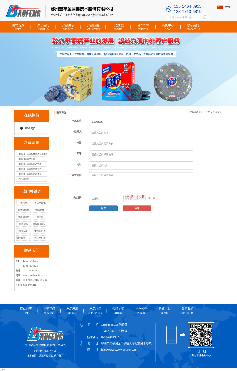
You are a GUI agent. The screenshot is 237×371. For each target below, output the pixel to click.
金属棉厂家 (40, 231)
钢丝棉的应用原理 (27, 159)
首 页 (208, 112)
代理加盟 (118, 27)
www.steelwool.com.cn (35, 275)
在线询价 (30, 128)
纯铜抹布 (23, 231)
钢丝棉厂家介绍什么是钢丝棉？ (33, 154)
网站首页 (18, 27)
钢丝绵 (40, 217)
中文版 (228, 7)
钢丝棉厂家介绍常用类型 (30, 174)
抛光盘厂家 (40, 238)
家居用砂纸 (40, 202)
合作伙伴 (143, 27)
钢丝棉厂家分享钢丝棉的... (31, 169)
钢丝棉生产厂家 (23, 238)
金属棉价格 (23, 217)
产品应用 (93, 27)
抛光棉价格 (23, 209)
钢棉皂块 (23, 224)
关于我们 (43, 27)
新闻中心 (168, 27)
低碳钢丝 (39, 209)
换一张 (151, 197)
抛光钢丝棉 (24, 179)
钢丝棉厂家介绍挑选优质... (31, 164)
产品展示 (68, 27)
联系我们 (193, 27)
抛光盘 (23, 202)
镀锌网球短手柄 (40, 224)
